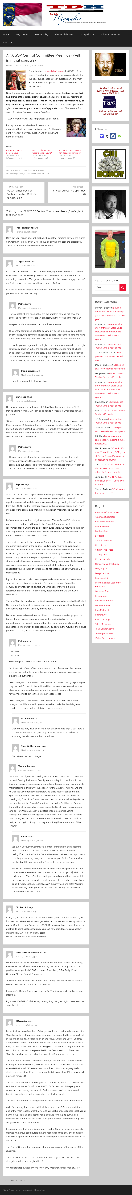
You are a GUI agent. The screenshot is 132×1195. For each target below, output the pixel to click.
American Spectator (105, 517)
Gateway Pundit (103, 591)
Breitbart (99, 535)
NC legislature (87, 34)
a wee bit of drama (54, 71)
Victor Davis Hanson (105, 638)
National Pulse (102, 605)
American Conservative (107, 512)
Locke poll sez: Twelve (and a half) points (109, 356)
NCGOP (33, 170)
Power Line (101, 614)
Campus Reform (103, 540)
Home (6, 34)
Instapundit (100, 596)
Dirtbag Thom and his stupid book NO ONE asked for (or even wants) (110, 468)
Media (27, 170)
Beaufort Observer (104, 521)
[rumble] (119, 136)
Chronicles (100, 545)
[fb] (113, 136)
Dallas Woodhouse (32, 174)
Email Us (7, 42)
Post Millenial (102, 610)
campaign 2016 (16, 170)
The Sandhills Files (64, 34)
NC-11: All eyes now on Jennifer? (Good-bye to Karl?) (109, 481)
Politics (41, 170)
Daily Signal (101, 568)
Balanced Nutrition (110, 34)
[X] (107, 136)
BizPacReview (102, 526)
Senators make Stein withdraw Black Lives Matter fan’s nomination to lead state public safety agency (108, 332)
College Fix (101, 554)
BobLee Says (101, 531)
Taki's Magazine (103, 624)
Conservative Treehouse (107, 564)
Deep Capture (102, 573)
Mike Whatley (41, 34)
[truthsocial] (101, 136)
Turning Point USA (104, 633)
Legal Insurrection (104, 600)
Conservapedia (102, 559)
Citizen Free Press (104, 550)
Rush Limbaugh (103, 619)
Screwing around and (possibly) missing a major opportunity (110, 440)
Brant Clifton (37, 65)
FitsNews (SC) (102, 578)
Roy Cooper (22, 34)
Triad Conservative (104, 628)
